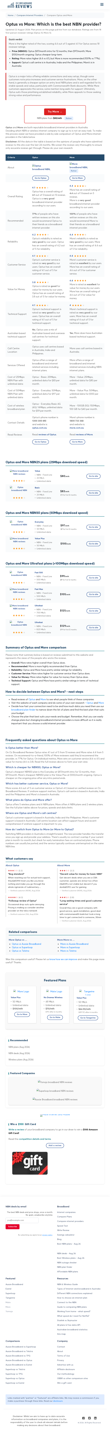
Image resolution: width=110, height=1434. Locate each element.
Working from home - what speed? (73, 1311)
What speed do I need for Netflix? (73, 1316)
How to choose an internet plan (72, 1297)
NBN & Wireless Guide (67, 1284)
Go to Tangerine (88, 1018)
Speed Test (62, 1226)
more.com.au (77, 428)
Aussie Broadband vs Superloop (21, 1346)
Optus (32, 699)
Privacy (60, 1360)
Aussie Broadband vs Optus (19, 1360)
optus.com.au (39, 428)
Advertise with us (65, 1364)
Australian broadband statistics (72, 1329)
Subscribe (12, 1227)
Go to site (93, 476)
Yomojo (9, 1311)
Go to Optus (40, 178)
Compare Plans (64, 1216)
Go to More (77, 178)
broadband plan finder (23, 709)
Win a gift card (64, 1383)
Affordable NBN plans (67, 1271)
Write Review (63, 1230)
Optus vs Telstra (20, 950)
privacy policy (47, 1235)
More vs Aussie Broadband (74, 943)
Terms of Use (63, 1355)
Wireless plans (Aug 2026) (21, 1059)
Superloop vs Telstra (15, 1369)
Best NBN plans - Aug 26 (69, 1244)
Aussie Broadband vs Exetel (19, 1364)
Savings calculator (65, 1235)
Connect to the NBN (66, 1302)
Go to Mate (55, 1017)
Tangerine (10, 1297)
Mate (8, 1302)
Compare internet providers (70, 1221)
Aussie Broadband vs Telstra (19, 1351)
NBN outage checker (67, 1262)
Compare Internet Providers (30, 15)
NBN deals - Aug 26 (66, 1253)
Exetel (8, 1288)
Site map (61, 1334)
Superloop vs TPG (14, 1374)
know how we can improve (63, 959)
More (43, 699)
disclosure (58, 1401)
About (60, 1351)
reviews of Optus (47, 434)
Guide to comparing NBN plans (72, 1307)
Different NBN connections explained (74, 1293)
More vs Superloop (70, 947)
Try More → (55, 111)
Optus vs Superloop (22, 947)
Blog (59, 1239)
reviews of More (84, 434)
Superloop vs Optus (15, 1378)
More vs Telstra (68, 950)
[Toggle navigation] (101, 4)
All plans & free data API (68, 1325)
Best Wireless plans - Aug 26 (70, 1258)
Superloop (10, 1293)
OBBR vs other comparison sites (72, 1378)
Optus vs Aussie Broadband (26, 943)
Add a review (55, 1146)
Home (10, 15)
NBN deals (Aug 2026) (19, 1053)
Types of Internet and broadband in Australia (78, 1288)
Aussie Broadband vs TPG (18, 1355)
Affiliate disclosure (66, 1369)
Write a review (16, 1129)
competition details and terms (35, 1139)
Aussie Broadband (14, 1284)
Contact (61, 1346)
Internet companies (66, 1212)
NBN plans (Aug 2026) (19, 1047)
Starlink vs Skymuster (67, 1320)
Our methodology (65, 1374)
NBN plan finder (64, 1267)
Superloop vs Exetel (15, 1383)
